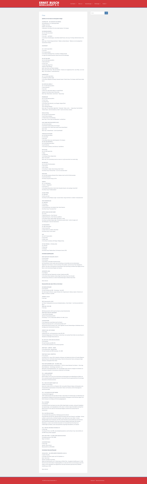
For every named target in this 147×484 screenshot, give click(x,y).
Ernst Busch (73, 3)
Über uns (80, 3)
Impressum (93, 480)
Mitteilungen (97, 3)
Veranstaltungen (88, 3)
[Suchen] (106, 13)
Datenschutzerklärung (100, 480)
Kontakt (104, 3)
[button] (75, 3)
